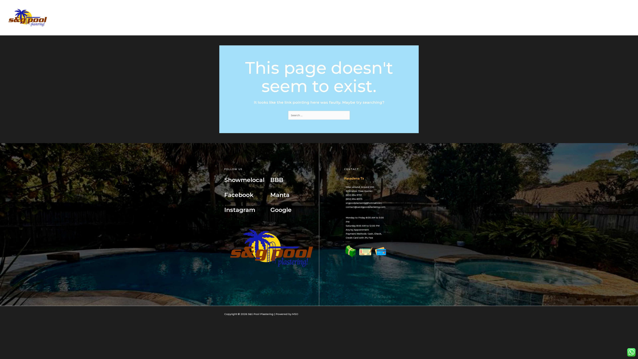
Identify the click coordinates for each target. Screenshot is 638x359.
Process (593, 17)
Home (550, 17)
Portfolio (609, 17)
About (563, 17)
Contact (625, 17)
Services (577, 17)
